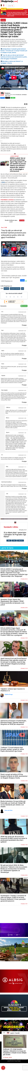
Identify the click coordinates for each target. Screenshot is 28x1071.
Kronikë (3, 20)
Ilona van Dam (9, 810)
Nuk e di (20, 540)
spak (22, 288)
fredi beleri (6, 288)
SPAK (3, 182)
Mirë (9, 540)
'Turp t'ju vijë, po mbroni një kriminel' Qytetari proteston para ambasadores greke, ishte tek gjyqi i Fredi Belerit (14, 56)
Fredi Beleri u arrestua (7, 199)
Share (3, 97)
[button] (3, 1067)
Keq (14, 540)
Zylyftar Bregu (9, 694)
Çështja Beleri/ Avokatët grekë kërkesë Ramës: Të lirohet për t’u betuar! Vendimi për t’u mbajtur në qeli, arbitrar (14, 50)
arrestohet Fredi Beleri (15, 288)
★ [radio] (6, 296)
